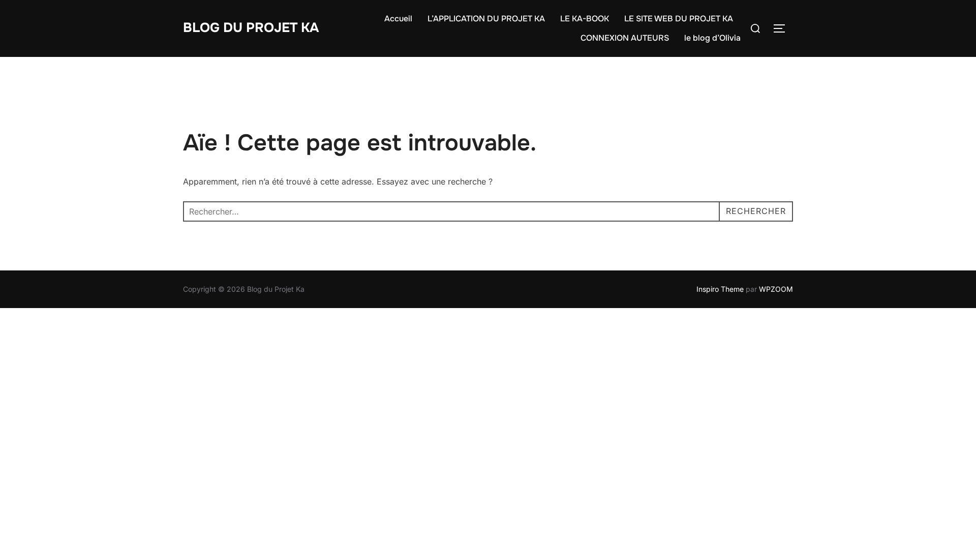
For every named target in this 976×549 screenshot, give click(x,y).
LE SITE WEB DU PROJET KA (678, 18)
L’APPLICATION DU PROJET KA (486, 18)
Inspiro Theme (720, 289)
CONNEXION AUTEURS (625, 38)
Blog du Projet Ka (251, 27)
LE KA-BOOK (584, 18)
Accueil (398, 18)
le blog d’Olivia (712, 38)
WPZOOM (776, 289)
